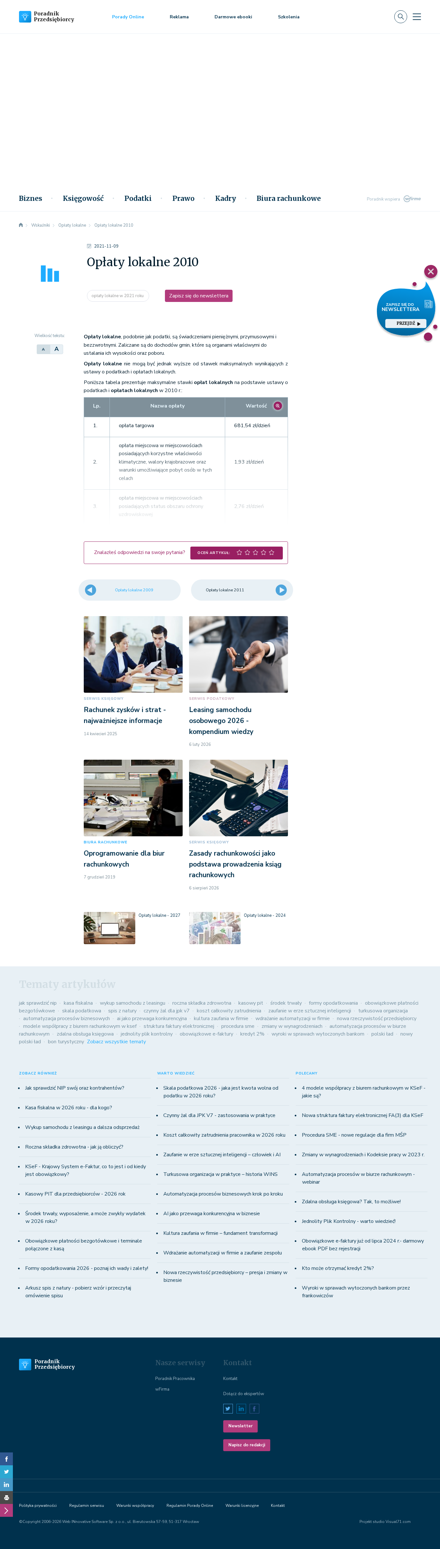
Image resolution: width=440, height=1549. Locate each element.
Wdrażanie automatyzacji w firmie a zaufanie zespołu (222, 1252)
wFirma (162, 1389)
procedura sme (237, 1026)
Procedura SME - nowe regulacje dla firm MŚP (354, 1135)
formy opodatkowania (333, 1003)
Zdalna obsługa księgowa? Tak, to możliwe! (351, 1201)
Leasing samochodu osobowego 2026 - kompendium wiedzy (221, 720)
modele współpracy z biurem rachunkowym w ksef (80, 1026)
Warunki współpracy (135, 1505)
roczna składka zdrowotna (201, 1003)
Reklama (179, 17)
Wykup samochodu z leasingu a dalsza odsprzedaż (82, 1127)
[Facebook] (6, 1458)
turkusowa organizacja (383, 1010)
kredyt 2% (252, 1033)
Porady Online (128, 17)
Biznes (30, 198)
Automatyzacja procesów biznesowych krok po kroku (223, 1193)
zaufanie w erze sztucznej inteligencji (309, 1010)
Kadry (225, 198)
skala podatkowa (81, 1010)
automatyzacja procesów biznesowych (66, 1018)
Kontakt (230, 1379)
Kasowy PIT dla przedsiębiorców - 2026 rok (75, 1193)
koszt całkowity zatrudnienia (229, 1010)
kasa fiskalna (78, 1003)
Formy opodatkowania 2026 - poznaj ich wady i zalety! (86, 1268)
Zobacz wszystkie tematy (116, 1041)
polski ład (382, 1033)
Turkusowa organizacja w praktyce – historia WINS (220, 1174)
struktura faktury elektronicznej (179, 1026)
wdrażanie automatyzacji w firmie (292, 1018)
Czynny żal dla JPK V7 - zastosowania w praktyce (219, 1115)
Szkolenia (289, 17)
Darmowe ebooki (233, 17)
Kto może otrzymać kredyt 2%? (338, 1268)
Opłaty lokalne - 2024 (265, 915)
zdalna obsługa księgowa (85, 1033)
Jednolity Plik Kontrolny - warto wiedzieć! (349, 1221)
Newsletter (240, 1426)
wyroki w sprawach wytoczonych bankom (318, 1033)
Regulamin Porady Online (190, 1505)
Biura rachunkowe (289, 198)
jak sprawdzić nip (38, 1003)
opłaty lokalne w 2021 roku (118, 296)
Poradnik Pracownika (175, 1379)
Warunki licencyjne (242, 1505)
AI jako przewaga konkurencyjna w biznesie (211, 1213)
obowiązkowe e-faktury (206, 1033)
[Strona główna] (21, 225)
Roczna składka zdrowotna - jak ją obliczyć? (74, 1146)
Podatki (138, 198)
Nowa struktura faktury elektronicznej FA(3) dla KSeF (362, 1115)
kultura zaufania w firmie (221, 1018)
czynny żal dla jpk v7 (167, 1010)
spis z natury (122, 1010)
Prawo (183, 198)
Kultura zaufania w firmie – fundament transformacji (220, 1233)
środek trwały (286, 1003)
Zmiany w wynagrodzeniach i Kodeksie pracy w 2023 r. (363, 1154)
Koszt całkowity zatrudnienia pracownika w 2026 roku (224, 1135)
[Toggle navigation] (417, 17)
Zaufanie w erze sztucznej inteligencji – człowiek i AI (222, 1154)
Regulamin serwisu (86, 1505)
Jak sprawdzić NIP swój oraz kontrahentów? (74, 1088)
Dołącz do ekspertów (243, 1394)
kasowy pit (250, 1003)
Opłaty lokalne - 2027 (159, 915)
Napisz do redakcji (246, 1445)
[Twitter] (6, 1471)
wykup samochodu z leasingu (132, 1003)
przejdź (406, 323)
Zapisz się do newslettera (198, 295)
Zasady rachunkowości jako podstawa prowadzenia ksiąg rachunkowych (235, 864)
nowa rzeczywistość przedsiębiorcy (376, 1018)
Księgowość (83, 198)
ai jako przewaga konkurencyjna (152, 1018)
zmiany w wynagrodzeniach (292, 1026)
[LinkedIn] (6, 1484)
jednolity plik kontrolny (147, 1033)
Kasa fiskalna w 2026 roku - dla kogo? (68, 1107)
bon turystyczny (66, 1041)
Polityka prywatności (38, 1505)
